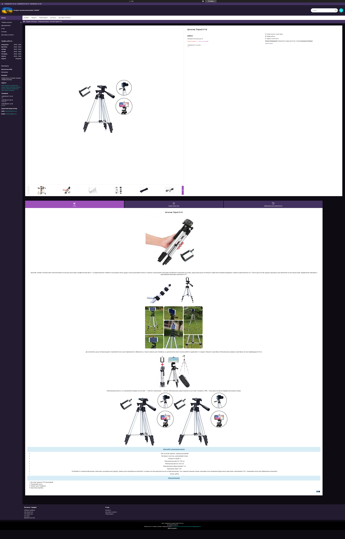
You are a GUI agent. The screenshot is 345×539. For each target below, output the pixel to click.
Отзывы (4, 31)
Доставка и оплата (7, 35)
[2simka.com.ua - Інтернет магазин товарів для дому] (7, 10)
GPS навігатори (28, 514)
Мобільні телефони (29, 510)
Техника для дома (43, 21)
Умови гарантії (43, 17)
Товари (33, 17)
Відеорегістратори (29, 517)
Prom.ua (181, 523)
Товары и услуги (6, 22)
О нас (3, 28)
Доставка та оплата (64, 17)
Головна (26, 17)
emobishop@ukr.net (11, 114)
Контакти (53, 17)
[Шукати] (336, 10)
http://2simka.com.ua (11, 111)
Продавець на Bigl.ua (172, 524)
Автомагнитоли (28, 512)
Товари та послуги (31, 21)
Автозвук (27, 515)
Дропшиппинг (6, 25)
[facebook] (317, 492)
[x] (319, 492)
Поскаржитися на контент (179, 526)
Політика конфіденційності (194, 526)
